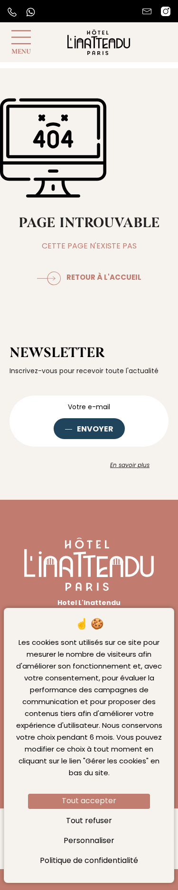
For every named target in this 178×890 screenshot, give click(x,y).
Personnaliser (89, 841)
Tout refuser (89, 821)
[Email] (146, 11)
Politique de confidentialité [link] (89, 861)
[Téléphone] (12, 12)
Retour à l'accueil (103, 278)
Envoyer (95, 429)
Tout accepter (89, 801)
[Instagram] (165, 11)
